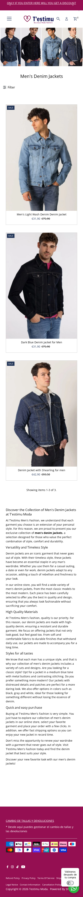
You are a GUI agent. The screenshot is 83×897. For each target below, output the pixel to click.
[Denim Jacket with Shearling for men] (41, 414)
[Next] (73, 5)
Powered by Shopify (62, 889)
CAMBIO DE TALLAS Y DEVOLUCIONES (30, 821)
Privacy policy (29, 878)
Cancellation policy (51, 884)
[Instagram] (12, 867)
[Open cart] (75, 19)
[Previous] (10, 5)
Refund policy (13, 878)
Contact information (30, 884)
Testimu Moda (38, 889)
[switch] (70, 883)
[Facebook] (7, 867)
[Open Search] (58, 19)
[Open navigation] (9, 19)
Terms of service (45, 878)
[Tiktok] (17, 867)
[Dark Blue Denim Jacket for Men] (41, 286)
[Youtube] (23, 867)
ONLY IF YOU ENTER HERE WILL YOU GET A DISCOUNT (41, 3)
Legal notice (12, 884)
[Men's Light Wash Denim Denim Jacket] (41, 158)
